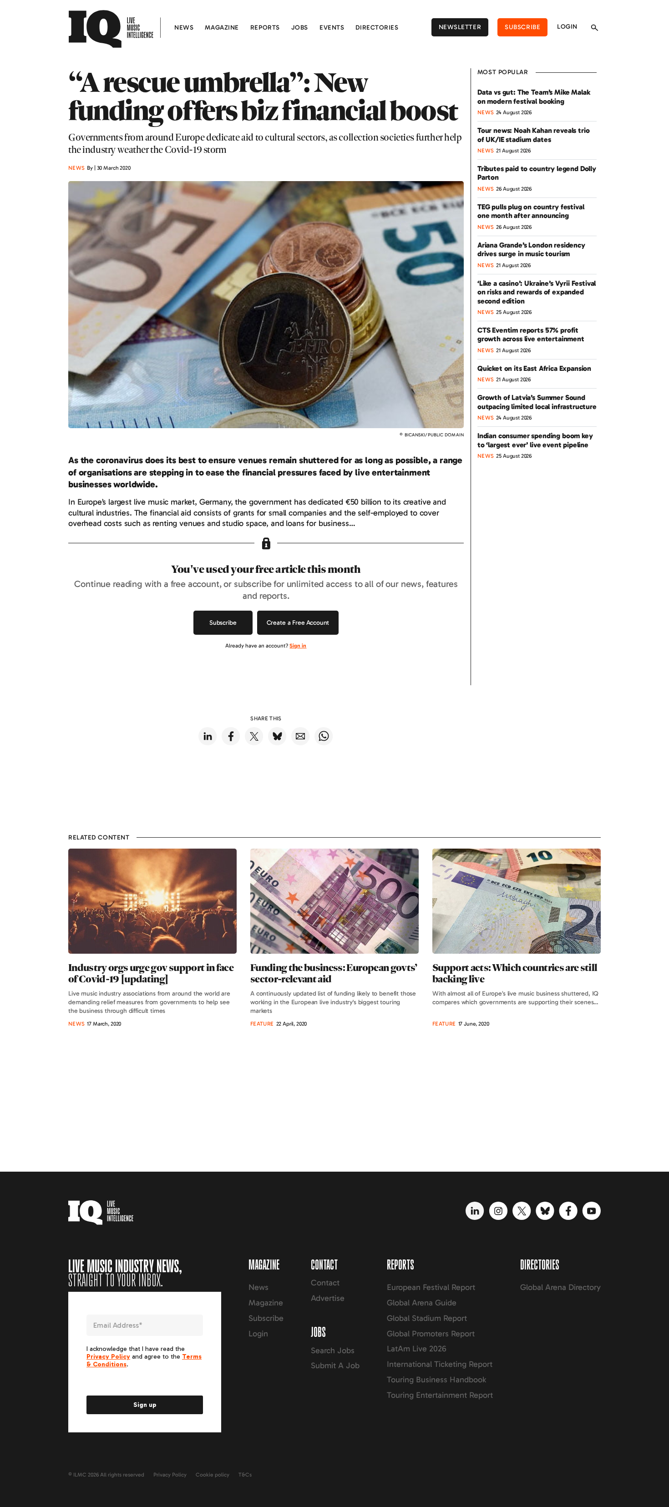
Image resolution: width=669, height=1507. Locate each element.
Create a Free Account (298, 623)
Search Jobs (333, 1350)
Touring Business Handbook (436, 1380)
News (183, 27)
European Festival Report (431, 1287)
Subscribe (522, 27)
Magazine (221, 27)
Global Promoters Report (431, 1334)
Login (567, 26)
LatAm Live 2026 (416, 1349)
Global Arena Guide (421, 1303)
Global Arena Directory (560, 1287)
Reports (265, 27)
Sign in (297, 645)
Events (331, 27)
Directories (376, 27)
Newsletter (460, 27)
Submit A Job (335, 1365)
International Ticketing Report (439, 1364)
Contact (325, 1283)
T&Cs (245, 1475)
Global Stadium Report (427, 1318)
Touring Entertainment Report (440, 1395)
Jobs (299, 27)
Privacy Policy (170, 1475)
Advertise (328, 1298)
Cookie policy (212, 1475)
